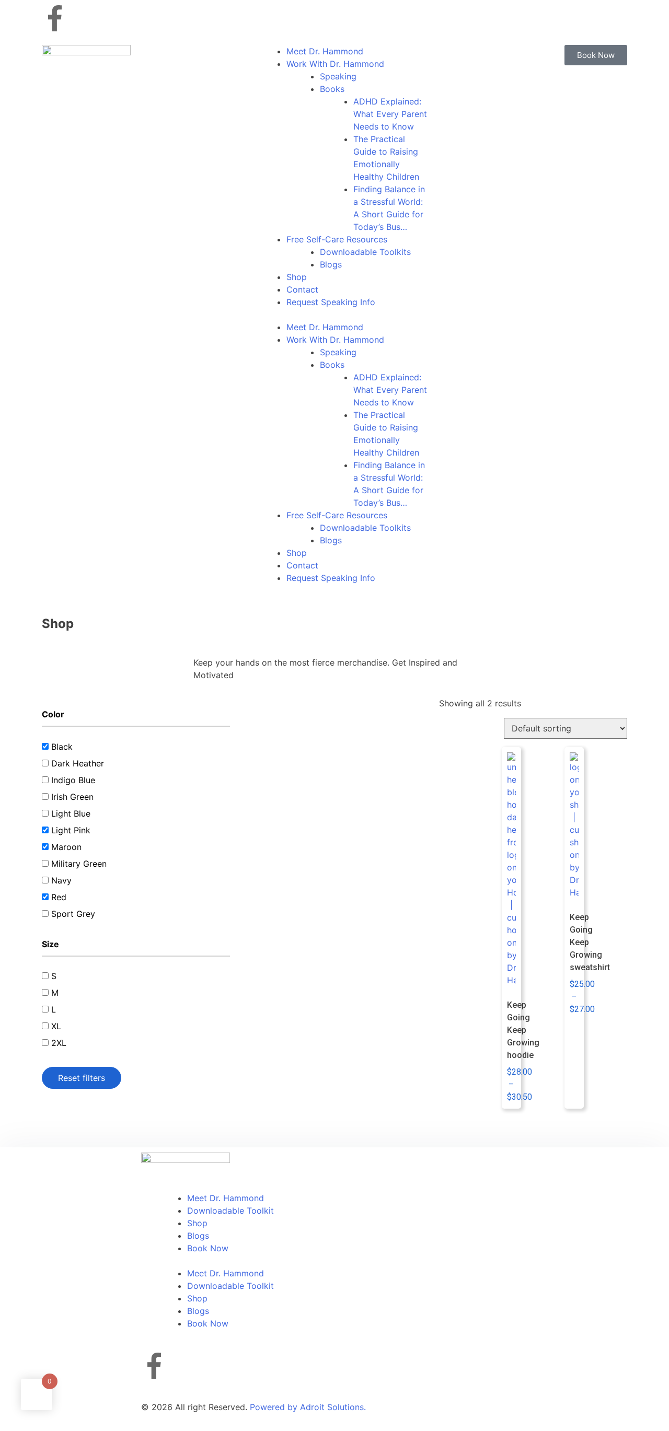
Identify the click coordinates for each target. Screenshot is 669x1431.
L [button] (53, 1009)
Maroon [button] (66, 847)
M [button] (55, 992)
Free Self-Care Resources (336, 239)
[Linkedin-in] (141, 18)
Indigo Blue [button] (73, 780)
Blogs (331, 264)
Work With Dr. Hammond (335, 64)
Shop (296, 277)
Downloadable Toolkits (365, 252)
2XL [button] (58, 1043)
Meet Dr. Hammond (324, 51)
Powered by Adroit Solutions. (308, 1407)
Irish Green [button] (72, 797)
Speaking (338, 76)
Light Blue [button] (70, 813)
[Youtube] (170, 18)
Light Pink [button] (70, 830)
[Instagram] (84, 18)
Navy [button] (61, 880)
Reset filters (81, 1078)
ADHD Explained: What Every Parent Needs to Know (390, 114)
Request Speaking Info (330, 302)
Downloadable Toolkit (230, 1210)
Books (332, 89)
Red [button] (58, 897)
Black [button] (62, 746)
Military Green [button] (79, 863)
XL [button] (56, 1026)
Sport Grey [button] (73, 914)
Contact (302, 289)
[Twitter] (112, 18)
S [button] (53, 976)
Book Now (207, 1248)
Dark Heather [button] (77, 763)
